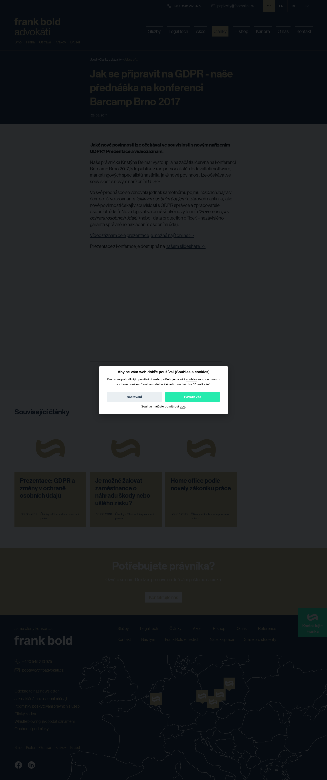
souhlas (191, 379)
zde (182, 406)
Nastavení (134, 397)
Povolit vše (192, 397)
